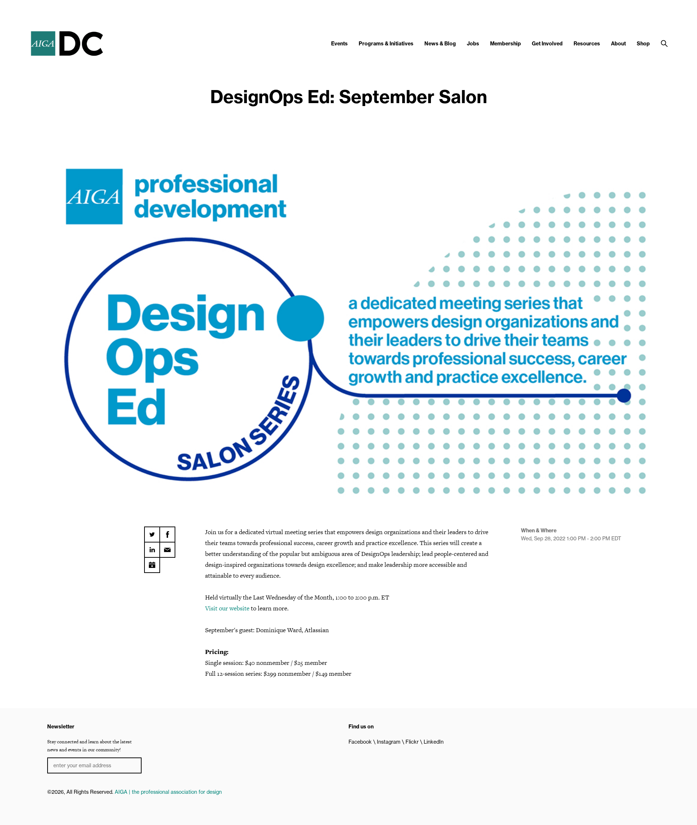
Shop (643, 43)
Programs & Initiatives (386, 43)
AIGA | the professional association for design (168, 792)
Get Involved (547, 43)
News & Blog (440, 43)
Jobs (473, 43)
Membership (505, 43)
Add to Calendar (152, 562)
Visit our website (227, 608)
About (618, 43)
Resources (587, 43)
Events (339, 43)
